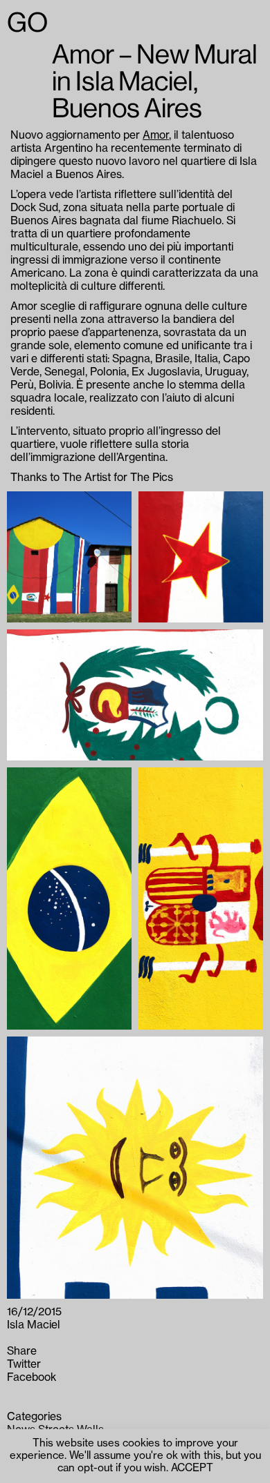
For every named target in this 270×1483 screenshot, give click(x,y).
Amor (156, 135)
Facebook (31, 1377)
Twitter (24, 1364)
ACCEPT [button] (192, 1468)
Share (22, 1351)
